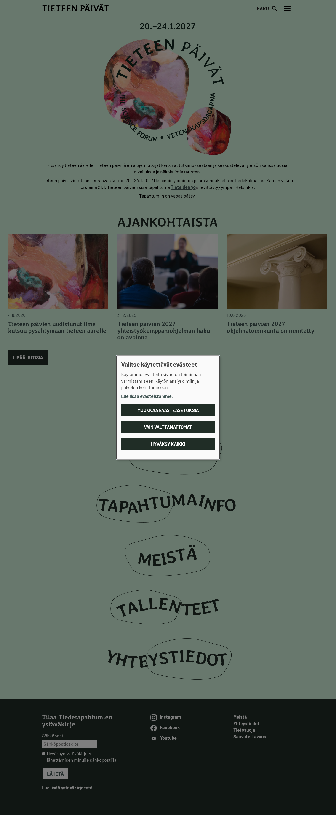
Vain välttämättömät (168, 427)
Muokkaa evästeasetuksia (168, 410)
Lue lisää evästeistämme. (147, 396)
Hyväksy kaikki (168, 444)
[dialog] (168, 407)
